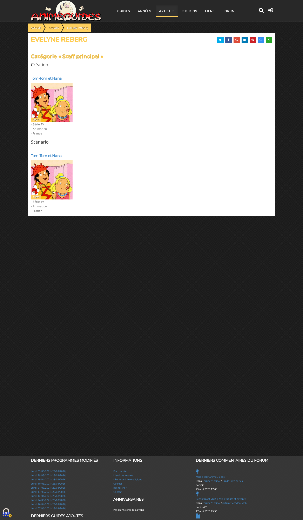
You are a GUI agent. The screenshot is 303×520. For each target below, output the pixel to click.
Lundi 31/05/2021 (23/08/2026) (48, 487)
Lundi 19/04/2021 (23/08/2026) (48, 479)
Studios (189, 11)
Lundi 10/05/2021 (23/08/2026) (48, 483)
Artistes (167, 11)
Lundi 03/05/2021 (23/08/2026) (48, 471)
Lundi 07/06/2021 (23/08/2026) (48, 508)
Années (144, 11)
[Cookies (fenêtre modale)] (7, 513)
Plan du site (120, 471)
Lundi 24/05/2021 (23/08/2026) (48, 500)
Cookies (117, 483)
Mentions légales (123, 475)
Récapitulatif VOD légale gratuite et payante (221, 499)
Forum (228, 11)
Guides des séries (232, 481)
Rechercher (120, 487)
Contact (117, 492)
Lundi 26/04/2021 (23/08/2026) (48, 504)
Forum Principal (211, 481)
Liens (210, 11)
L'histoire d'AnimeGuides (127, 479)
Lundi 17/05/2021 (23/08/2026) (48, 492)
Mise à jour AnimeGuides (210, 477)
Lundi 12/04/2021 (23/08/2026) (48, 496)
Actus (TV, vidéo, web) (234, 503)
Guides (123, 11)
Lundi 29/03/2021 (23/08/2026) (48, 475)
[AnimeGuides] (66, 10)
